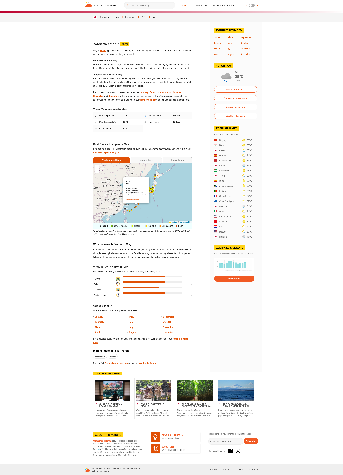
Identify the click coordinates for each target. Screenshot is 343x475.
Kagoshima (130, 16)
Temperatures (146, 159)
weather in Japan (147, 363)
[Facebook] (230, 451)
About (213, 470)
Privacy (253, 470)
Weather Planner (224, 5)
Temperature (100, 356)
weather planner (147, 99)
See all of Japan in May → (106, 152)
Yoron (144, 16)
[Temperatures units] (252, 5)
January (144, 92)
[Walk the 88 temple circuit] (154, 390)
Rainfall (112, 356)
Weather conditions (111, 159)
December (113, 95)
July (131, 327)
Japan (117, 16)
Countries (104, 16)
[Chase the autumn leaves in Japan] (112, 390)
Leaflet (174, 222)
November (98, 95)
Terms (240, 470)
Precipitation (177, 159)
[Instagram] (238, 451)
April (169, 92)
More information (132, 199)
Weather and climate (102, 440)
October (177, 92)
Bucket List (200, 5)
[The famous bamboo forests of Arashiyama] (195, 390)
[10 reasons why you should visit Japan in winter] (236, 390)
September (168, 316)
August (132, 332)
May (154, 16)
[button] (154, 191)
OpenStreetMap (185, 222)
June (131, 322)
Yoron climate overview (116, 363)
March (163, 92)
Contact (227, 470)
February (154, 92)
